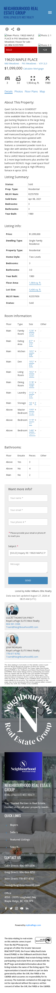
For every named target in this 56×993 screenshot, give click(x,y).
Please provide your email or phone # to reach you (26, 534)
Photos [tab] (18, 91)
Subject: (12, 546)
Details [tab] (9, 91)
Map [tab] (42, 91)
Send (28, 580)
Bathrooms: (13, 447)
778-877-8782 (13, 653)
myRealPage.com (33, 925)
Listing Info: (13, 226)
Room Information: (18, 316)
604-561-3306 (13, 623)
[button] (6, 908)
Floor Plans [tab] (31, 91)
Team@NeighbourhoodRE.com (22, 627)
